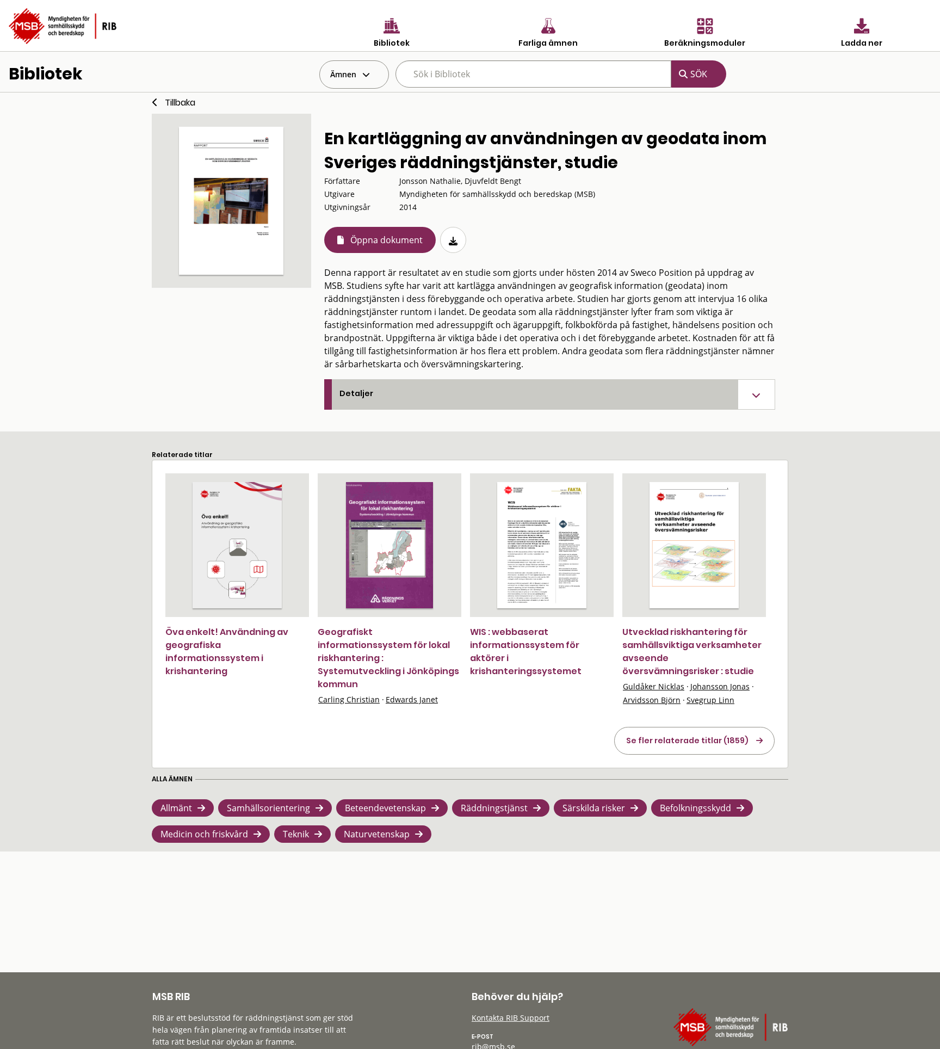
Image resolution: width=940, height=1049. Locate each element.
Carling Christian (349, 699)
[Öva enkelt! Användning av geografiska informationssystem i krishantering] (237, 545)
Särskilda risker (593, 808)
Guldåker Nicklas (653, 686)
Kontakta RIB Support (510, 1018)
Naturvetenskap (377, 834)
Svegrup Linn (710, 700)
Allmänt (176, 808)
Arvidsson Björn (652, 700)
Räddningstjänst (494, 808)
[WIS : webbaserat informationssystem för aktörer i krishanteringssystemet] (541, 545)
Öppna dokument (386, 240)
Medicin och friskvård (204, 834)
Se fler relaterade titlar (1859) (687, 740)
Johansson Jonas (720, 686)
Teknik (296, 834)
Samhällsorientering (268, 808)
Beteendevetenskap (385, 808)
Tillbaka (180, 102)
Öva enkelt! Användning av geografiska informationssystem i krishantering (226, 651)
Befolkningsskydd (695, 808)
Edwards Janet (412, 699)
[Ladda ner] (453, 240)
